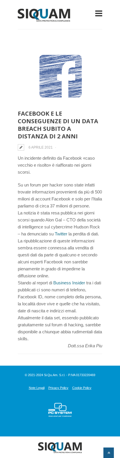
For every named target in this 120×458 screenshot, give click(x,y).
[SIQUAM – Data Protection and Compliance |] (44, 17)
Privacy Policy (58, 388)
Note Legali (37, 388)
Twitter (61, 233)
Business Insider (69, 282)
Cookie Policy (81, 388)
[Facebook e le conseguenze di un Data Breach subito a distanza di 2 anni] (60, 75)
